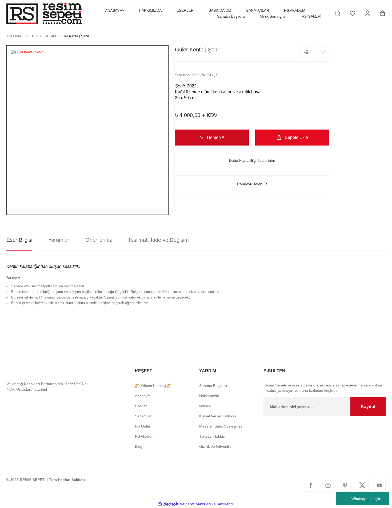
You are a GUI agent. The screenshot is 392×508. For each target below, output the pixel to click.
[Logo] (44, 13)
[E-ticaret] (195, 504)
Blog (138, 446)
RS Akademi (145, 436)
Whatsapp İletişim (366, 499)
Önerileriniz (98, 240)
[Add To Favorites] (323, 51)
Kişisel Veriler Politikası (218, 416)
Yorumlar (58, 240)
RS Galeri (143, 426)
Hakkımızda (209, 396)
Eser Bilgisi (19, 240)
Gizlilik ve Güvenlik (215, 446)
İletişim (205, 406)
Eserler (141, 406)
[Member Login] (367, 13)
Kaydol (368, 406)
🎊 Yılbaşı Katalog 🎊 (153, 386)
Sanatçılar (143, 416)
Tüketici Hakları (212, 436)
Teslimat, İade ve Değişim (158, 240)
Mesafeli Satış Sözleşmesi (221, 426)
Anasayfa (143, 396)
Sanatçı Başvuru (213, 386)
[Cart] (382, 13)
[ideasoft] (168, 504)
